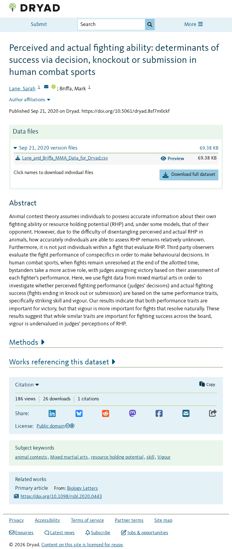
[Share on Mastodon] (132, 413)
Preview (176, 158)
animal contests (31, 457)
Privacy (16, 520)
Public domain (51, 426)
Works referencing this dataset (59, 362)
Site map (163, 520)
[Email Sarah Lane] (46, 87)
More (191, 24)
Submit (39, 24)
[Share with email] (185, 413)
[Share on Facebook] (159, 413)
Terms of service (87, 520)
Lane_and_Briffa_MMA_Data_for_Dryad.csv (65, 158)
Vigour (164, 457)
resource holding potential (117, 457)
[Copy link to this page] (213, 414)
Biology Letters (82, 488)
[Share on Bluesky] (79, 413)
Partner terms (129, 520)
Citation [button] (24, 385)
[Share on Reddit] (105, 413)
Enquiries (24, 533)
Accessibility (47, 520)
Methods (23, 343)
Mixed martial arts (69, 457)
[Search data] (150, 24)
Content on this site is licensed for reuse (82, 545)
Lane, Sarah (22, 89)
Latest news (62, 533)
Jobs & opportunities (147, 533)
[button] (116, 147)
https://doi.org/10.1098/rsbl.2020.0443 (61, 496)
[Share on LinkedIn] (52, 413)
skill (150, 457)
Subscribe (100, 533)
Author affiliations (27, 100)
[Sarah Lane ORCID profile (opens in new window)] (53, 87)
